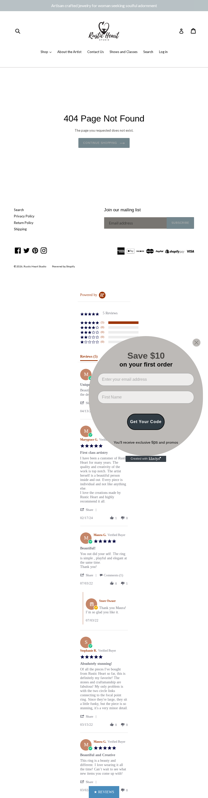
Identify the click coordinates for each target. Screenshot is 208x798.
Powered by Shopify (63, 266)
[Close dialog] (196, 342)
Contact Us (95, 52)
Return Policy (23, 223)
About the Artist (69, 52)
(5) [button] (102, 322)
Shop (45, 52)
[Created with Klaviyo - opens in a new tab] (146, 459)
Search (148, 52)
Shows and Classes (123, 52)
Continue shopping (100, 142)
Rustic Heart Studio (35, 266)
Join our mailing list (122, 209)
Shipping (20, 229)
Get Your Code (146, 422)
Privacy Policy (24, 216)
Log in (163, 52)
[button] (89, 510)
